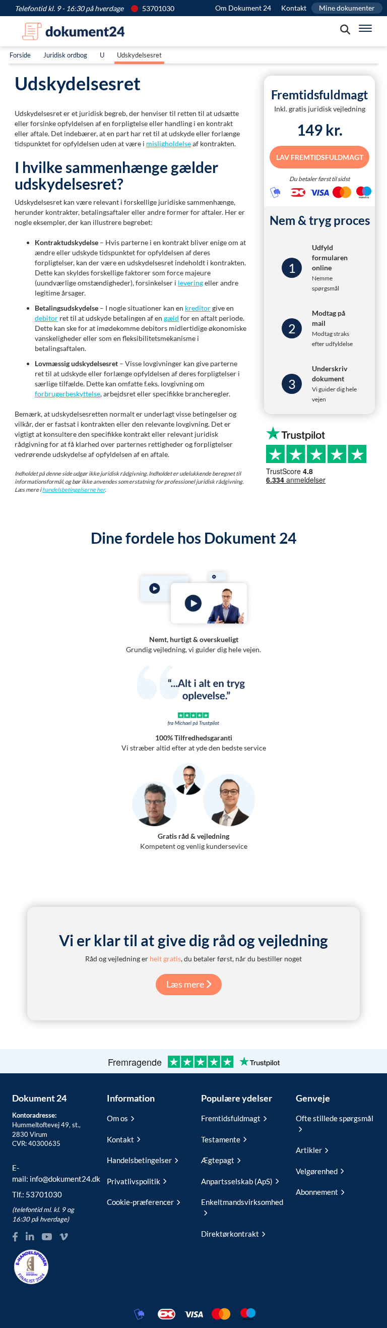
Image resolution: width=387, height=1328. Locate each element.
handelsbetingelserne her (73, 489)
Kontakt (293, 8)
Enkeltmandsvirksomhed (241, 1201)
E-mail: (52, 1173)
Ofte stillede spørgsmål (334, 1118)
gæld (171, 318)
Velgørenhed (317, 1171)
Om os (117, 1118)
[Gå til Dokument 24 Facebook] (15, 1237)
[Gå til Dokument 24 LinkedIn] (30, 1237)
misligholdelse (168, 143)
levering (190, 282)
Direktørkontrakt (230, 1233)
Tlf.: (37, 1194)
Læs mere (186, 984)
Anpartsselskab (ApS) (237, 1181)
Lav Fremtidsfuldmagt (319, 157)
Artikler (309, 1149)
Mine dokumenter (347, 8)
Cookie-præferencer (140, 1201)
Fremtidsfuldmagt (231, 1118)
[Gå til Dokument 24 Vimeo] (63, 1237)
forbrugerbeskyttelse (67, 393)
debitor (46, 318)
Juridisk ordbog (65, 55)
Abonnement (317, 1191)
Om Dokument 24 (243, 8)
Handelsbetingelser (139, 1160)
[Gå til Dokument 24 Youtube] (46, 1237)
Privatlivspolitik (133, 1181)
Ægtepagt (217, 1160)
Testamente (220, 1139)
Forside (20, 55)
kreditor (198, 308)
